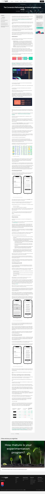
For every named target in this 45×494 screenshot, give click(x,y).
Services (12, 1)
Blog (21, 1)
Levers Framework (18, 19)
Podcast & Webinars (32, 482)
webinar (14, 63)
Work (16, 482)
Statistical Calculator (32, 481)
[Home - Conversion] (4, 1)
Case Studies (16, 1)
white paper (18, 63)
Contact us (42, 1)
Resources (24, 1)
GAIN (24, 489)
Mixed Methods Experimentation (25, 19)
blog (12, 63)
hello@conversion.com (40, 481)
